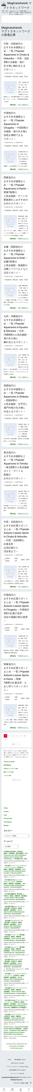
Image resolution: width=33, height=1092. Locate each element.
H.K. (23, 1083)
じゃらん (7, 775)
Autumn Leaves (7, 559)
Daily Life (15, 76)
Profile (6, 808)
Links (5, 815)
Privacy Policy (8, 818)
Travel (26, 76)
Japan (21, 76)
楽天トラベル (9, 772)
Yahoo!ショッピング (11, 768)
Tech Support (8, 822)
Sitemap (6, 825)
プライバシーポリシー (21, 757)
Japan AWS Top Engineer (17, 1046)
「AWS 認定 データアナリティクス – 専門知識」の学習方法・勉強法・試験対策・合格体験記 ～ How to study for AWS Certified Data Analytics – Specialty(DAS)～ (13, 924)
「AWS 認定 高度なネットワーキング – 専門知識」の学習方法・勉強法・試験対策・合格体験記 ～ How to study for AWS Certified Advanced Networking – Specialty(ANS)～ (14, 910)
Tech (26, 1083)
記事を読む (19, 104)
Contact (6, 811)
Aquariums (8, 76)
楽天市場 (7, 765)
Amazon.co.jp (9, 761)
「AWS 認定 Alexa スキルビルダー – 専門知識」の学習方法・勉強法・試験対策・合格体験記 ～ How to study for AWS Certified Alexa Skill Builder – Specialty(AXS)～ (13, 963)
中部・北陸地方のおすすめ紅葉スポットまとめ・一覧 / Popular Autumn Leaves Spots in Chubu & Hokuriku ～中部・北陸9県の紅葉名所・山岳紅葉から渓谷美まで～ (16, 536)
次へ (13, 744)
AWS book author (18, 1048)
